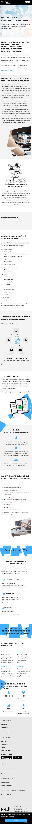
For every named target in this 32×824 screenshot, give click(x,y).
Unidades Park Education (7, 768)
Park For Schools (5, 797)
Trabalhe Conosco (5, 733)
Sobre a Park (4, 724)
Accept (16, 820)
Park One (3, 773)
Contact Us (30, 408)
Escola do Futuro (5, 771)
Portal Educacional (5, 782)
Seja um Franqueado (6, 794)
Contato (3, 730)
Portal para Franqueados (7, 785)
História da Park (5, 727)
